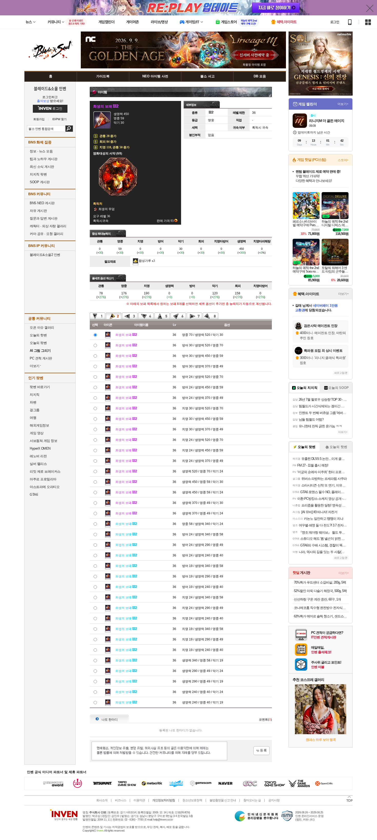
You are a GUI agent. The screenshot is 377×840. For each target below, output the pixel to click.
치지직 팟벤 (38, 174)
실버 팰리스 (38, 463)
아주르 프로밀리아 (43, 479)
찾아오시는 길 (252, 800)
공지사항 (274, 800)
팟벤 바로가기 (40, 387)
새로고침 (339, 372)
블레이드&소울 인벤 (50, 88)
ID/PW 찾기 (59, 119)
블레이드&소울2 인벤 (45, 254)
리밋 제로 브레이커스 (45, 471)
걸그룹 (34, 410)
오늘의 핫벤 (38, 335)
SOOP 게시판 (39, 182)
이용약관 (139, 800)
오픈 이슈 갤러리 (42, 327)
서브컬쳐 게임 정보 (43, 440)
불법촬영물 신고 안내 (223, 800)
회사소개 (101, 800)
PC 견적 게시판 (41, 358)
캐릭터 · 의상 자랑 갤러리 (48, 226)
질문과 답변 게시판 (43, 218)
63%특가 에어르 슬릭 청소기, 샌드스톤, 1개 (321, 616)
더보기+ (343, 104)
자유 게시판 (38, 210)
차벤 (33, 402)
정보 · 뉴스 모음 (41, 151)
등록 (261, 750)
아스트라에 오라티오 (44, 487)
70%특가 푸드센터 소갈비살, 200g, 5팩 (320, 582)
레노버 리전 (38, 456)
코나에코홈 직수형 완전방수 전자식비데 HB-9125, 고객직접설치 (321, 608)
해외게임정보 (39, 425)
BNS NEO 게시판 (42, 203)
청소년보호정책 (192, 800)
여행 (33, 417)
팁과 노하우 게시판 (43, 159)
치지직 (34, 394)
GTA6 (34, 494)
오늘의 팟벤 (38, 343)
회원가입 (39, 119)
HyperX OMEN (40, 448)
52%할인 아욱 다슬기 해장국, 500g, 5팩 (320, 591)
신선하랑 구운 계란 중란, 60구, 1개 (317, 599)
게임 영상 (37, 433)
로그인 (334, 22)
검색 (69, 129)
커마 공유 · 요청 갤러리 (46, 233)
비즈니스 (120, 800)
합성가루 (145, 261)
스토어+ (343, 160)
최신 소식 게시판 (42, 166)
